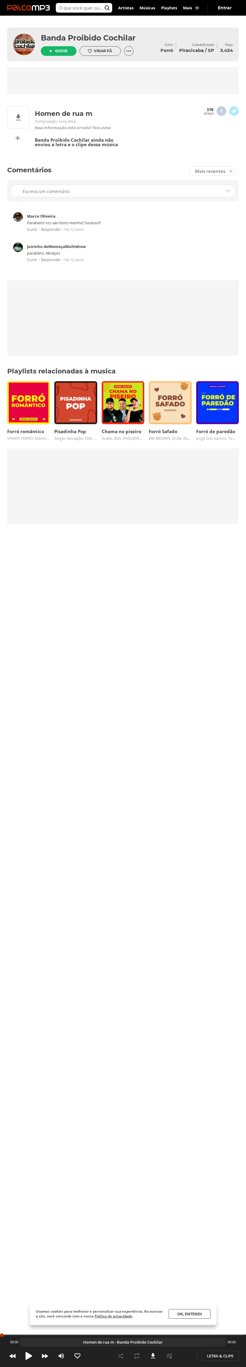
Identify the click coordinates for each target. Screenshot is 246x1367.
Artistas (126, 8)
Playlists (169, 8)
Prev (12, 1356)
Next (45, 1356)
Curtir (32, 229)
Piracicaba (191, 50)
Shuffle (120, 1356)
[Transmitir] (185, 1356)
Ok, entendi (189, 1314)
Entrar (225, 8)
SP (211, 50)
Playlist (169, 1356)
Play (29, 1356)
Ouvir (61, 51)
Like (77, 1356)
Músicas (147, 8)
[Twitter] (234, 111)
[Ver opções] (129, 51)
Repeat (137, 1356)
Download (153, 1356)
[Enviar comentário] (228, 191)
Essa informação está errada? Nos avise (73, 128)
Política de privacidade (113, 1316)
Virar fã (103, 51)
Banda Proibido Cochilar (88, 37)
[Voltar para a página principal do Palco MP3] (30, 8)
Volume (61, 1356)
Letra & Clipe (220, 1356)
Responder (51, 229)
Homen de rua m (98, 1342)
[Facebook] (221, 111)
